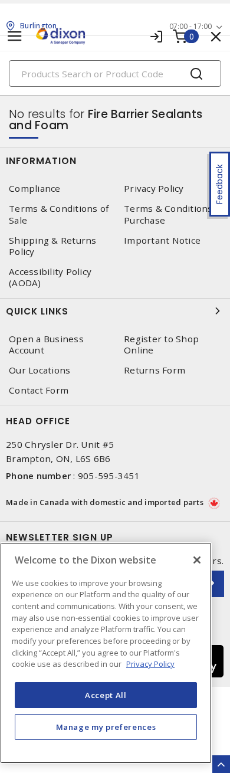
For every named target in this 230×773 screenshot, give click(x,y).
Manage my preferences (106, 727)
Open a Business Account (46, 344)
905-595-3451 (109, 476)
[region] (106, 653)
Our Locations (39, 370)
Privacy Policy (154, 188)
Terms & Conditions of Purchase (174, 214)
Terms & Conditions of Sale (59, 214)
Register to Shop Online (161, 344)
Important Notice (162, 240)
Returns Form (154, 370)
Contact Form (38, 390)
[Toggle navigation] (15, 36)
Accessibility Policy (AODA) (50, 277)
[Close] (197, 560)
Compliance (35, 188)
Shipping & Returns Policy (53, 246)
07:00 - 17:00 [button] (190, 26)
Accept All (106, 695)
